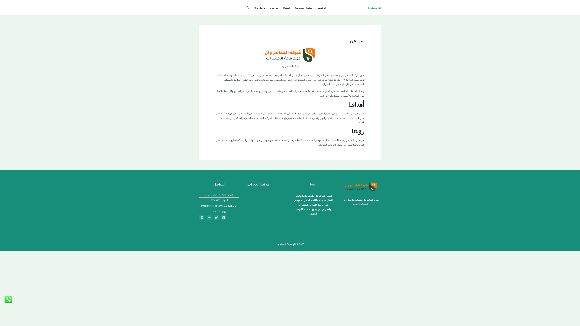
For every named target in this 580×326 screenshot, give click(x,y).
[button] (247, 8)
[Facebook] (223, 217)
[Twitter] (216, 217)
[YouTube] (209, 217)
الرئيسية (321, 7)
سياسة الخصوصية (304, 7)
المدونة (286, 7)
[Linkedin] (202, 217)
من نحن (274, 7)
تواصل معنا (259, 7)
